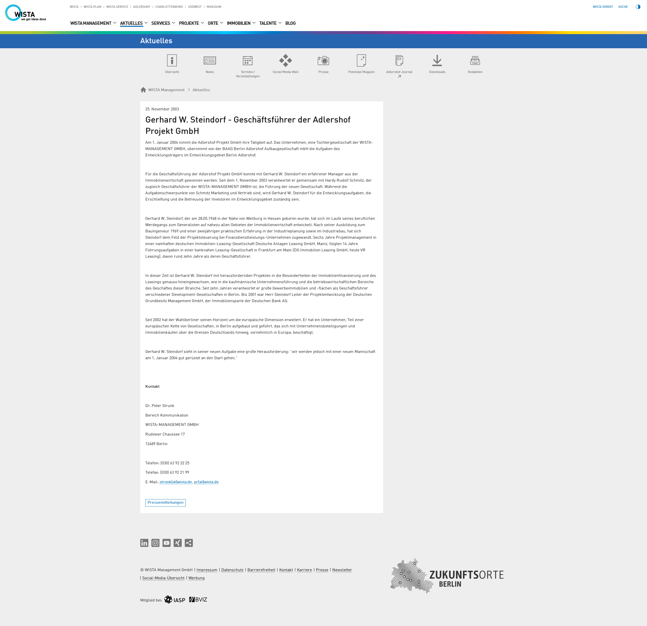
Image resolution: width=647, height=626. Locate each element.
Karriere (304, 570)
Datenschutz (232, 570)
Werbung (197, 578)
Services (161, 23)
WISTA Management (91, 23)
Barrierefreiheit (261, 570)
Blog (290, 23)
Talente (268, 23)
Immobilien (239, 23)
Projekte (189, 23)
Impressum (207, 570)
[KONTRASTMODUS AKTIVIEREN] (638, 7)
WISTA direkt (603, 7)
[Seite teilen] (188, 542)
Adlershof (141, 7)
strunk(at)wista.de (175, 482)
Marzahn (214, 7)
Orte (213, 23)
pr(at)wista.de (206, 482)
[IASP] (174, 600)
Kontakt (286, 570)
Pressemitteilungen (165, 503)
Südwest (195, 7)
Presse (322, 570)
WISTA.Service (117, 7)
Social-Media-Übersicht (163, 578)
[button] (144, 542)
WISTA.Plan (92, 7)
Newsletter (342, 570)
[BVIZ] (198, 600)
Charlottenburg (169, 7)
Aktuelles (131, 23)
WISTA (74, 7)
